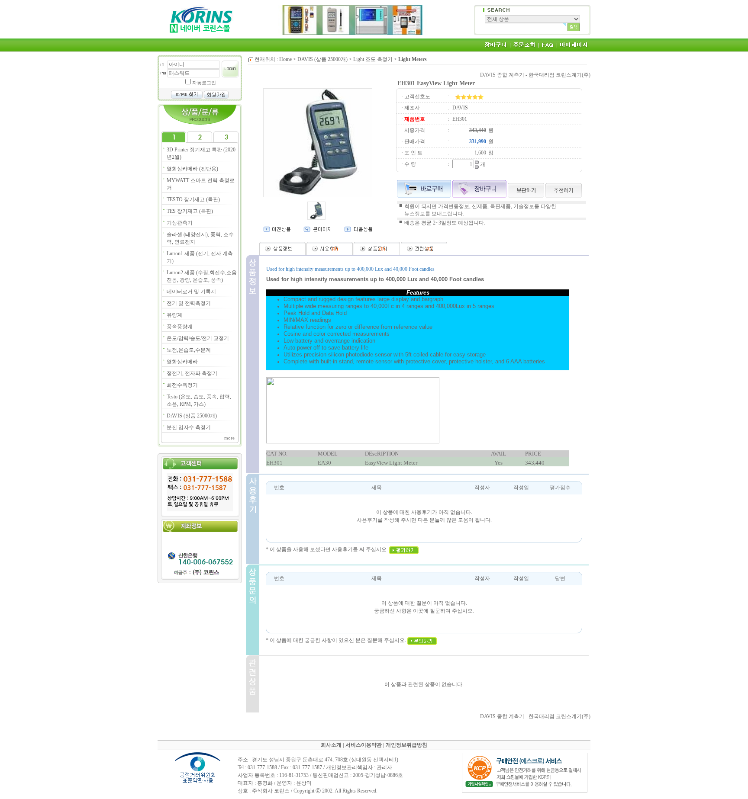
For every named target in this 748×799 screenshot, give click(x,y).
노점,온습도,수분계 (189, 350)
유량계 (174, 315)
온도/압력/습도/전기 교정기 (198, 338)
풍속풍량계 (180, 327)
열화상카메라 (182, 362)
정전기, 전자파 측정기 (192, 373)
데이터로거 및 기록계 (191, 292)
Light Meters (412, 59)
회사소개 (331, 745)
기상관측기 (180, 223)
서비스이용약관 (363, 745)
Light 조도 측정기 (373, 59)
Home (285, 59)
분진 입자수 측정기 (189, 427)
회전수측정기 (182, 385)
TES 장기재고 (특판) (190, 211)
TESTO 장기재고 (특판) (193, 199)
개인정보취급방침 (406, 745)
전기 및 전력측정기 (189, 303)
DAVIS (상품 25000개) (192, 416)
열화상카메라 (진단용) (192, 169)
